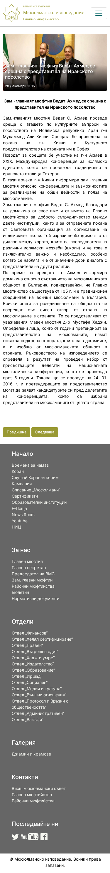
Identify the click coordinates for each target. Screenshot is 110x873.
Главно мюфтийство (32, 794)
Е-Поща (19, 508)
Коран (18, 471)
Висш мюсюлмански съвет (39, 788)
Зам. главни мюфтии (32, 579)
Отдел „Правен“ (27, 645)
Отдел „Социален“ (30, 682)
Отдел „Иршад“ (27, 676)
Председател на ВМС (33, 573)
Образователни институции (39, 502)
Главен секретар (29, 567)
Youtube (20, 520)
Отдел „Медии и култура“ (37, 688)
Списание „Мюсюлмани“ (36, 489)
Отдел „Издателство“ (33, 663)
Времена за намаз (30, 465)
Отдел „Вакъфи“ (27, 719)
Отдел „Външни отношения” (39, 694)
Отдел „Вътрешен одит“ (35, 651)
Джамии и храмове (31, 753)
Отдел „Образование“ (33, 669)
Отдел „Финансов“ (30, 632)
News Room (23, 514)
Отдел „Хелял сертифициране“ (42, 639)
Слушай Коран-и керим (35, 477)
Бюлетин (20, 592)
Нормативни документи (35, 598)
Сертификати (25, 495)
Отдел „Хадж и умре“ (33, 657)
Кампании (22, 483)
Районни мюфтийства (33, 586)
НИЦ (16, 526)
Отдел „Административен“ (38, 713)
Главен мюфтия (27, 561)
